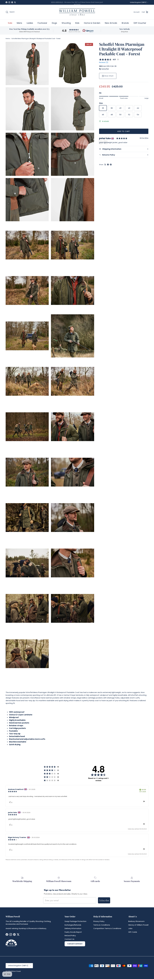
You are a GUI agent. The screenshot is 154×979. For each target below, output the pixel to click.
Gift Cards (132, 932)
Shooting (66, 23)
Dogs (54, 23)
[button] (77, 30)
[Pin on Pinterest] (111, 164)
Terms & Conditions (101, 925)
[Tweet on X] (105, 164)
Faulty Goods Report (73, 932)
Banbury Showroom (136, 921)
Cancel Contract (74, 944)
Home (8, 38)
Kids (77, 23)
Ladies (30, 23)
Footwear (42, 23)
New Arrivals (111, 23)
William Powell (16, 971)
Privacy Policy (98, 921)
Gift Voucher (139, 23)
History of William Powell (138, 925)
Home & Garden (92, 23)
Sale (10, 23)
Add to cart (123, 131)
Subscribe (104, 900)
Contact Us (69, 939)
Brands (125, 23)
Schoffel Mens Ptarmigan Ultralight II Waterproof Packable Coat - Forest (36, 38)
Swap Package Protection (75, 921)
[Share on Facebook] (108, 164)
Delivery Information (73, 928)
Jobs (130, 928)
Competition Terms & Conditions (107, 928)
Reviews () (103, 62)
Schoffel (105, 69)
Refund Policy (70, 935)
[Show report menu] (144, 802)
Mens (19, 23)
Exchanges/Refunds (73, 925)
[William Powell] (77, 12)
